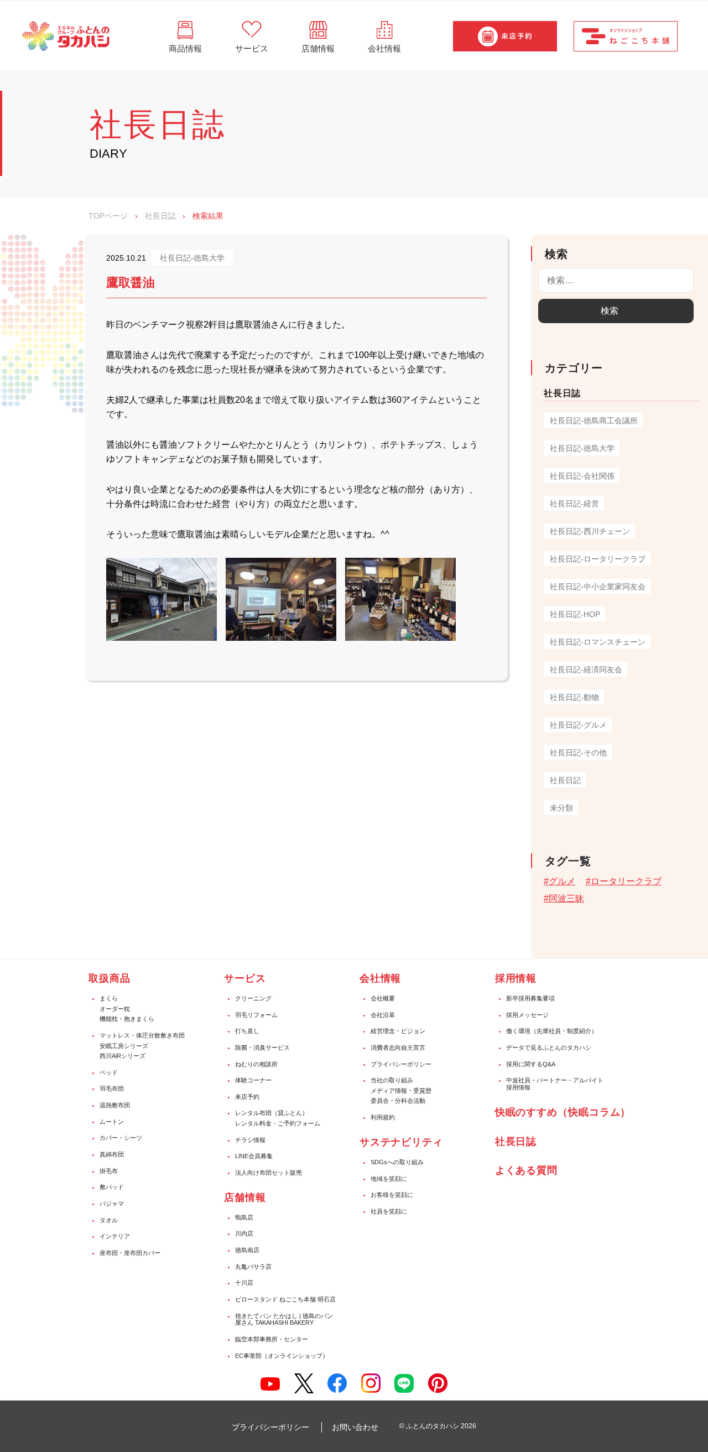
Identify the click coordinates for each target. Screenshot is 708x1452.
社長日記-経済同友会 (586, 669)
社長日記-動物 (574, 697)
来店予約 (247, 1096)
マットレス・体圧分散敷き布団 (142, 1035)
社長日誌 (160, 215)
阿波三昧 (566, 898)
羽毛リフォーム (256, 1015)
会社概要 (383, 998)
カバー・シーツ (121, 1137)
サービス (245, 978)
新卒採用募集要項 (530, 998)
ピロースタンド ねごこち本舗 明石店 (285, 1299)
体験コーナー (253, 1080)
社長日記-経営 (574, 503)
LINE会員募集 (254, 1156)
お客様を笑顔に (392, 1194)
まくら (109, 998)
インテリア (115, 1236)
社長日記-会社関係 (582, 475)
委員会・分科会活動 (398, 1100)
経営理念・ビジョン (398, 1031)
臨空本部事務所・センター (271, 1339)
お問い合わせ (355, 1427)
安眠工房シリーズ (124, 1046)
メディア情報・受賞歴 (401, 1090)
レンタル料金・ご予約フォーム (277, 1123)
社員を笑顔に (389, 1211)
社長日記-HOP (575, 614)
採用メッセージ (527, 1015)
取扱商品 (109, 978)
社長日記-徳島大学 (582, 448)
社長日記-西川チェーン (590, 531)
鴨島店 (244, 1217)
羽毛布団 (112, 1088)
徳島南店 (247, 1250)
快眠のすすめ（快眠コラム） (563, 1112)
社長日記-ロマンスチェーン (597, 641)
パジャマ (112, 1203)
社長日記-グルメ (578, 724)
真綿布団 (112, 1154)
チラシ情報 (250, 1140)
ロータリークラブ (626, 881)
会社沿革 (383, 1015)
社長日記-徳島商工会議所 (594, 420)
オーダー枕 (115, 1008)
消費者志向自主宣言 (398, 1047)
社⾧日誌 (516, 1141)
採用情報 (516, 978)
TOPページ (108, 215)
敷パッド (112, 1187)
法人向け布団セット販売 (268, 1172)
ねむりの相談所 (256, 1064)
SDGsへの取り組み (397, 1162)
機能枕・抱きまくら (127, 1018)
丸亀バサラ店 (253, 1266)
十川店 (244, 1282)
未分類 (561, 807)
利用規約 (383, 1117)
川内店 (244, 1233)
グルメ (562, 881)
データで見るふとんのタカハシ (548, 1047)
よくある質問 (526, 1170)
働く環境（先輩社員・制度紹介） (551, 1031)
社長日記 (565, 780)
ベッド (109, 1072)
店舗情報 (245, 1197)
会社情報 (381, 978)
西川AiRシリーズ (122, 1055)
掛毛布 (109, 1171)
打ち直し (247, 1031)
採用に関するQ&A (530, 1064)
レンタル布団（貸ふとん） (271, 1112)
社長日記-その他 (578, 752)
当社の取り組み (392, 1080)
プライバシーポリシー (401, 1064)
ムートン (112, 1121)
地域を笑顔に (389, 1178)
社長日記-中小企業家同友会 (597, 586)
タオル (109, 1220)
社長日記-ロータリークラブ (597, 558)
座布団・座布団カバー (130, 1252)
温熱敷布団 (115, 1105)
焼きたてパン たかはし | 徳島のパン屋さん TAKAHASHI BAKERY (284, 1319)
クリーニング (253, 998)
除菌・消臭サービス (262, 1047)
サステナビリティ (401, 1142)
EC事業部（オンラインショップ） (282, 1355)
